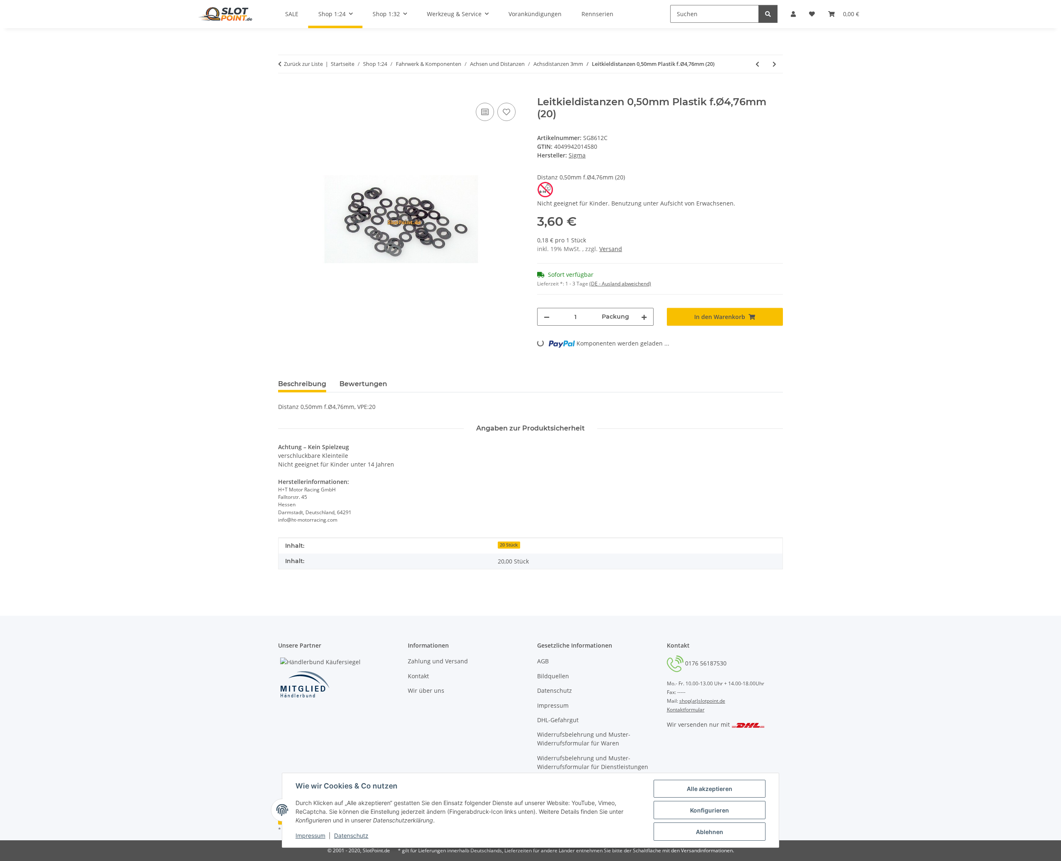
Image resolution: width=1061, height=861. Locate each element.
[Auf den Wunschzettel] (506, 112)
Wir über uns (426, 690)
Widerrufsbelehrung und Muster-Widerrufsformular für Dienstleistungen (592, 762)
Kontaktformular (686, 709)
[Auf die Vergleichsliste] (485, 112)
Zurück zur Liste (303, 64)
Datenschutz (351, 835)
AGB (543, 661)
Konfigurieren (709, 810)
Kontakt (418, 676)
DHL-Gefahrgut (558, 720)
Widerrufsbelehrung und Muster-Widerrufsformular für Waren (583, 738)
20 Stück (509, 545)
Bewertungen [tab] (363, 384)
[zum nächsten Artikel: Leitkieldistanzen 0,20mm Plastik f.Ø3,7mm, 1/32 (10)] (774, 64)
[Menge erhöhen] (644, 316)
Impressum (310, 835)
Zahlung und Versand (438, 661)
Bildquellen (553, 676)
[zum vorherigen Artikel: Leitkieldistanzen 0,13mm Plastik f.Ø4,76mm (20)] (757, 64)
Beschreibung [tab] (302, 384)
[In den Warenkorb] (284, 91)
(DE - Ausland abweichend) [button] (620, 283)
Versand (610, 249)
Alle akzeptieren (709, 788)
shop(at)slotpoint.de (702, 700)
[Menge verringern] (547, 316)
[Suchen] (768, 14)
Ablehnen (709, 831)
